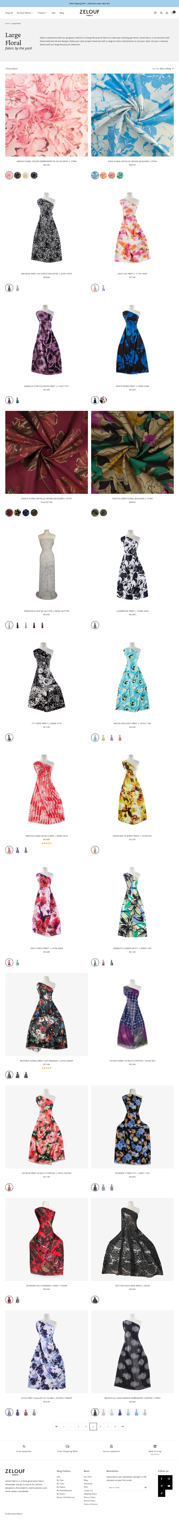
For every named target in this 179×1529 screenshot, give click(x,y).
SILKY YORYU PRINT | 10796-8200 (47, 948)
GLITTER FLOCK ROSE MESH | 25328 (132, 1285)
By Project (61, 1494)
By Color (60, 1484)
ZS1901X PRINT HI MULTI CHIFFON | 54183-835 (132, 1060)
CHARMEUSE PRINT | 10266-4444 (132, 611)
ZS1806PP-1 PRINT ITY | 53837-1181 (132, 1173)
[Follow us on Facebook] (161, 1478)
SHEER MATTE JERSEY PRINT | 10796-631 (132, 836)
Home (7, 23)
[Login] (167, 13)
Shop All (9, 12)
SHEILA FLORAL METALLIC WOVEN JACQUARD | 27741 (46, 498)
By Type (60, 1480)
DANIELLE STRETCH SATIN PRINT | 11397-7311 (46, 386)
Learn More (155, 1454)
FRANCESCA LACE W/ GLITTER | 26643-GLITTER (46, 611)
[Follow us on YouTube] (168, 1486)
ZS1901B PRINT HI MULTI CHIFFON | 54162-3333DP (46, 1173)
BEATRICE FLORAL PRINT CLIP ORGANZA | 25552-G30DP (46, 1060)
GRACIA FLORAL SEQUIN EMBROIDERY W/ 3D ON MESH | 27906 (47, 161)
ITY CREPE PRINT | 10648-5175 (46, 723)
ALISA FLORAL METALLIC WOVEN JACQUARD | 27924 (132, 161)
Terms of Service (91, 1504)
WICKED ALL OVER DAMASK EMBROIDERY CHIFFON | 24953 (132, 1398)
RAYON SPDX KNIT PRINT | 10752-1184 (132, 723)
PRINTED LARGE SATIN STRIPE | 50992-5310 (47, 836)
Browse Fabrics (24, 12)
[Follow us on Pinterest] (161, 1486)
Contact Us (88, 1490)
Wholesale (88, 1484)
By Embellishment (64, 1490)
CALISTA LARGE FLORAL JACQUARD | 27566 (132, 498)
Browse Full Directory (66, 1497)
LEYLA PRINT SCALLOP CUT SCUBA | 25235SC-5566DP (46, 1398)
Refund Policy (90, 1501)
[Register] (145, 1487)
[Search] (161, 13)
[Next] (122, 1426)
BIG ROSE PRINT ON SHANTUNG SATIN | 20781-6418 (46, 273)
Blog (62, 12)
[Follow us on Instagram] (168, 1478)
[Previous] (56, 1426)
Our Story (88, 1477)
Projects (41, 12)
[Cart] (172, 13)
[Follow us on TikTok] (161, 1493)
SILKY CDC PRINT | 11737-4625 (132, 273)
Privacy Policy (90, 1497)
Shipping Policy (90, 1494)
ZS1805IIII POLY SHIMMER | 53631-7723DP (46, 1285)
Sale (53, 12)
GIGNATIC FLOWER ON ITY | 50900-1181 (132, 948)
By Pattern (61, 1487)
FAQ (86, 1487)
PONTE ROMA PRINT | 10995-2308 (132, 386)
